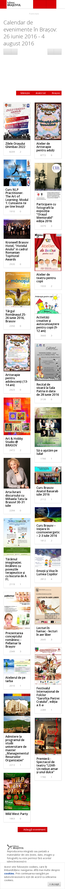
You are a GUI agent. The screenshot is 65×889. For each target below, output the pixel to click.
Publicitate (34, 13)
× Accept (54, 884)
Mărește (25, 93)
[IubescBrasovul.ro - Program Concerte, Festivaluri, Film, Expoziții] (3, 4)
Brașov (55, 93)
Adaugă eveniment (34, 829)
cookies (9, 873)
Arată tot (40, 93)
